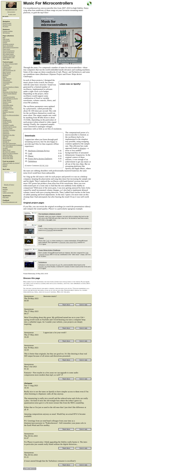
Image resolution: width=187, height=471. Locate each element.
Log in (4, 191)
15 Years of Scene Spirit (10, 64)
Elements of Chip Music (10, 92)
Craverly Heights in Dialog (11, 87)
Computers (6, 83)
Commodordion (7, 82)
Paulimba (5, 123)
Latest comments (8, 192)
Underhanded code (9, 57)
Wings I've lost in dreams (10, 153)
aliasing (83, 148)
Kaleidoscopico (7, 107)
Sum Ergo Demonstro (9, 143)
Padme (5, 118)
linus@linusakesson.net (10, 202)
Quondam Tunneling (9, 130)
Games (5, 42)
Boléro (5, 77)
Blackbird (5, 75)
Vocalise (5, 148)
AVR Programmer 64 (9, 70)
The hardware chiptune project (49, 214)
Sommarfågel (7, 140)
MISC (4, 113)
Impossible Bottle (8, 105)
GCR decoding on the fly (10, 98)
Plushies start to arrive (9, 127)
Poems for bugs (7, 128)
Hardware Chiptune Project (39, 151)
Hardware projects (8, 44)
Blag (4, 37)
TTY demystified (8, 146)
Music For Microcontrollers (11, 115)
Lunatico (5, 110)
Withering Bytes (7, 155)
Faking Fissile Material (9, 93)
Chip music (6, 39)
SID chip (41, 218)
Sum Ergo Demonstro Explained (12, 145)
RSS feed (5, 197)
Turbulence (32, 161)
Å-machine (6, 65)
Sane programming (9, 51)
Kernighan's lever (8, 108)
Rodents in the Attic (9, 135)
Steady (5, 166)
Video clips (6, 59)
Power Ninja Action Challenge (40, 158)
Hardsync (5, 103)
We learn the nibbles (9, 151)
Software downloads (9, 56)
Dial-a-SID (6, 88)
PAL (75, 242)
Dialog (5, 90)
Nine (4, 117)
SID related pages (8, 54)
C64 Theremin (7, 78)
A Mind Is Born (7, 67)
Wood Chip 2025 (8, 156)
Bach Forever (7, 72)
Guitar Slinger (7, 100)
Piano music (6, 49)
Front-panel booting (9, 97)
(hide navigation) (11, 12)
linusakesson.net (11, 10)
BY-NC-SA (44, 166)
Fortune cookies (8, 31)
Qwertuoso (6, 133)
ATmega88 (49, 230)
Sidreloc (5, 138)
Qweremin (6, 132)
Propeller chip (42, 266)
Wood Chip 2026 (8, 158)
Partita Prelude (7, 122)
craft (58, 265)
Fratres (5, 95)
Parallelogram (7, 120)
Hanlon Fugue (7, 102)
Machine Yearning (8, 112)
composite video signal (66, 242)
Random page (7, 25)
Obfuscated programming (10, 47)
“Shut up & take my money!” (11, 163)
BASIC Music (7, 73)
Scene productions (8, 52)
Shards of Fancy (9, 184)
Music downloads (8, 46)
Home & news (7, 23)
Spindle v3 (6, 142)
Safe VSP (5, 137)
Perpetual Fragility (8, 125)
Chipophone (6, 41)
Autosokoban (7, 69)
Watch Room (7, 150)
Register (5, 189)
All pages (5, 26)
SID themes (6, 33)
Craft (4, 85)
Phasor (30, 156)
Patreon (5, 164)
